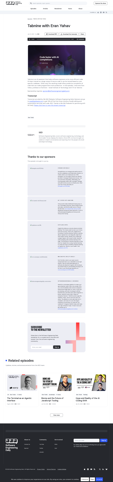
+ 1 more (19, 394)
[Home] (14, 3)
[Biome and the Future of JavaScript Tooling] (56, 382)
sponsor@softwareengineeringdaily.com (56, 91)
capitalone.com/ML (63, 248)
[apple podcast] (98, 12)
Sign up (57, 347)
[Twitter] (100, 469)
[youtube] (104, 12)
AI (8, 394)
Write (56, 444)
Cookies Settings (62, 469)
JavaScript (52, 394)
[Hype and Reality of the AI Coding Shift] (91, 382)
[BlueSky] (106, 469)
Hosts (70, 8)
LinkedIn (41, 452)
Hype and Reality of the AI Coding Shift (88, 399)
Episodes (33, 8)
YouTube (41, 444)
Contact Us (27, 444)
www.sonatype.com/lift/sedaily (66, 270)
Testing (85, 394)
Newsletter (58, 8)
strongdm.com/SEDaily (64, 186)
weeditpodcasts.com (36, 101)
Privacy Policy (41, 469)
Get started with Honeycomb (72, 208)
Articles (45, 8)
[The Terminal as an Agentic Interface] (22, 382)
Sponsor (26, 448)
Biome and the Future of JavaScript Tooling (52, 399)
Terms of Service (51, 469)
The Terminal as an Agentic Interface (19, 399)
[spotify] (101, 12)
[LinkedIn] (103, 469)
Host (56, 448)
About (80, 8)
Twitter (41, 448)
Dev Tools (31, 117)
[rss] (106, 12)
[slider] (53, 39)
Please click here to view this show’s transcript (49, 105)
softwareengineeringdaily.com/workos (68, 309)
